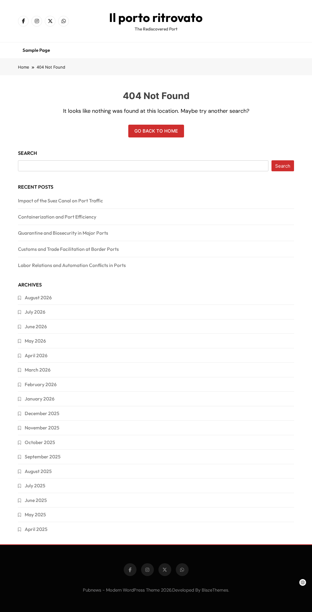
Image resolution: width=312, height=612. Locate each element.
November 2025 (42, 428)
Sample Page (36, 50)
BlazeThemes (215, 590)
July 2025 (35, 485)
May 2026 (35, 341)
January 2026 (40, 399)
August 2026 (38, 297)
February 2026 (41, 384)
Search (27, 153)
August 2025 (38, 471)
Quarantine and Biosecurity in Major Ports (63, 233)
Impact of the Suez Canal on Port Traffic (60, 200)
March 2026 (38, 370)
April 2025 (36, 529)
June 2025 (36, 500)
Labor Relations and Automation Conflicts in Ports (72, 265)
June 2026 (36, 326)
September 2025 (43, 457)
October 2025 (40, 442)
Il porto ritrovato (156, 17)
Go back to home (156, 131)
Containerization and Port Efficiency (57, 217)
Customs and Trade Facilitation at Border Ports (68, 249)
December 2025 (42, 413)
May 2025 (35, 514)
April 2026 (36, 355)
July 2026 (35, 312)
